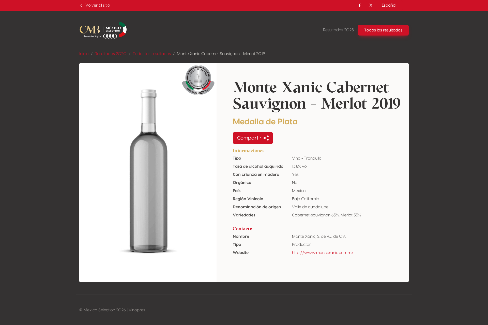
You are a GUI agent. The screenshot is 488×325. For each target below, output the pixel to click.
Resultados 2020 (111, 54)
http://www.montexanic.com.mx (323, 253)
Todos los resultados (152, 54)
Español (389, 5)
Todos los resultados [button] (383, 30)
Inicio (84, 54)
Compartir (249, 138)
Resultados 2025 (338, 30)
